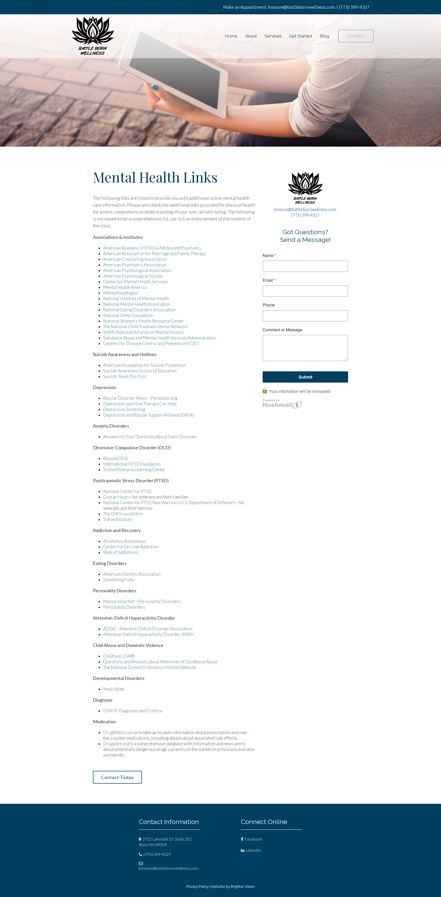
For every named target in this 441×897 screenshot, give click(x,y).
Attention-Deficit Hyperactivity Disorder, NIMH (148, 634)
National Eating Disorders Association (139, 309)
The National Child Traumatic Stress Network (145, 326)
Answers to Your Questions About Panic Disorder (150, 436)
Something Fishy (118, 579)
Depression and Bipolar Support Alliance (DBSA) (148, 415)
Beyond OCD (115, 458)
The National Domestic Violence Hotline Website (149, 667)
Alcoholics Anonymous (124, 541)
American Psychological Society (133, 276)
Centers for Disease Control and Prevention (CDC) (151, 343)
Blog (324, 36)
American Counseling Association (135, 259)
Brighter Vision (243, 886)
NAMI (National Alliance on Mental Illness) (143, 332)
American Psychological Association (137, 270)
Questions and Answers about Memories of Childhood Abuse (160, 661)
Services (273, 36)
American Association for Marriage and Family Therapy (154, 253)
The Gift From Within (123, 513)
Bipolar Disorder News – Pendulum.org (140, 398)
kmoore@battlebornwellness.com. (305, 209)
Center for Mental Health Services (135, 281)
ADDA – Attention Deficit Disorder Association (147, 628)
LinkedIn (253, 850)
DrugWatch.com (118, 732)
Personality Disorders (124, 607)
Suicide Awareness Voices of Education (140, 370)
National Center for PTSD (127, 491)
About (251, 36)
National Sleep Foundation (128, 315)
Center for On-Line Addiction (130, 546)
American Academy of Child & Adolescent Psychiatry (152, 248)
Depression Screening (124, 409)
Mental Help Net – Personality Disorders (141, 601)
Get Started (300, 36)
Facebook (253, 838)
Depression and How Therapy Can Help (140, 403)
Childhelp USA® (118, 656)
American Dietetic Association (132, 574)
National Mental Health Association (136, 304)
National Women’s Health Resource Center (143, 321)
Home (231, 36)
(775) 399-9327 (305, 215)
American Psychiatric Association (134, 264)
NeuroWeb (113, 689)
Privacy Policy (198, 886)
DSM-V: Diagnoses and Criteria (132, 710)
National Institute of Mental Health (136, 298)
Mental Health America (124, 287)
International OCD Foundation (132, 464)
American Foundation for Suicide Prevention (144, 365)
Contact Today (117, 777)
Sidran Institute (117, 519)
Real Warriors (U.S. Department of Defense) (193, 502)
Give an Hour (115, 497)
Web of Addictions (120, 552)
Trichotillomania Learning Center (134, 469)
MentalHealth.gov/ (120, 293)
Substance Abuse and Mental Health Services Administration (159, 337)
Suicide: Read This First (124, 376)
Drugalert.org (116, 743)
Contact (355, 36)
